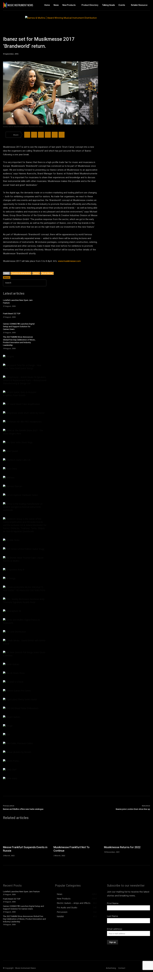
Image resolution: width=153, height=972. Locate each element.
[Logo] (16, 5)
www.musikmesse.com (69, 261)
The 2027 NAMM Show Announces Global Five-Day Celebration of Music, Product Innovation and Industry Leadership (19, 341)
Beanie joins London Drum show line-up (133, 809)
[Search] (43, 283)
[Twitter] (34, 135)
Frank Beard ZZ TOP (11, 313)
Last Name (112, 916)
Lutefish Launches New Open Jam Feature (18, 301)
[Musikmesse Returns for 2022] (127, 833)
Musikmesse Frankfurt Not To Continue (71, 849)
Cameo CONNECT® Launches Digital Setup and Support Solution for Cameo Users (19, 326)
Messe (6, 277)
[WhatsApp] (48, 135)
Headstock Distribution (21, 273)
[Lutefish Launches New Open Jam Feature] (42, 303)
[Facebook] (27, 135)
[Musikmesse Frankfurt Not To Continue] (76, 833)
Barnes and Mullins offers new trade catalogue (23, 809)
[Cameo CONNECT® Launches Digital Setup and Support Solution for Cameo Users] (42, 328)
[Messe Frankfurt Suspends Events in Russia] (26, 833)
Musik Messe (47, 273)
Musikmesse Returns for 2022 (122, 847)
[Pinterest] (41, 135)
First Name (112, 903)
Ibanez (36, 273)
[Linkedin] (55, 135)
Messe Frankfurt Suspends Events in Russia (25, 849)
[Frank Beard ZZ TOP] (42, 315)
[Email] (62, 135)
